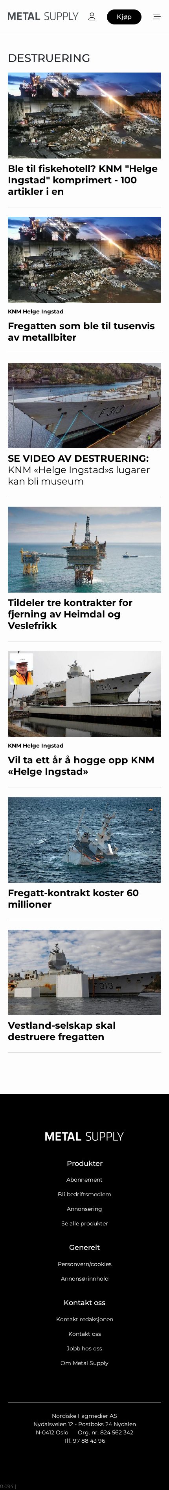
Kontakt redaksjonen (84, 1319)
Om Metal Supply (84, 1363)
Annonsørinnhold (84, 1278)
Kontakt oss (84, 1333)
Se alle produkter (84, 1223)
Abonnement (84, 1179)
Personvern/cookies (85, 1264)
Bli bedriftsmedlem (84, 1194)
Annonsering (84, 1208)
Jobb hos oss (84, 1348)
